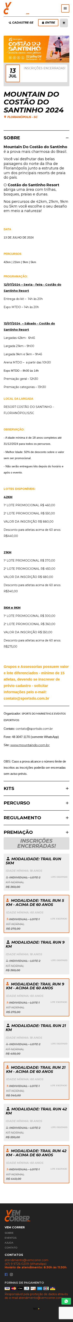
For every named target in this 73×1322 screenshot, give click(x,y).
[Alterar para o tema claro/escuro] (64, 23)
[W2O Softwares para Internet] (36, 1308)
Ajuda (9, 1242)
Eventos (10, 1237)
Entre (50, 22)
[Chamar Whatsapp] (66, 1301)
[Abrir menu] (65, 8)
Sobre (9, 1232)
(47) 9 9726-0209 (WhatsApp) (25, 1264)
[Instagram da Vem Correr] (11, 1275)
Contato (11, 1247)
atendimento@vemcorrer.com (26, 1260)
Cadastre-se (22, 22)
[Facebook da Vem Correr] (6, 1275)
